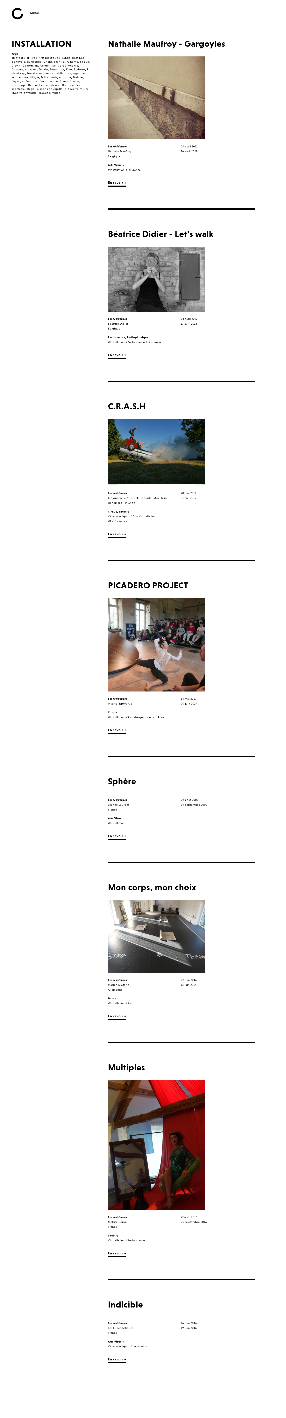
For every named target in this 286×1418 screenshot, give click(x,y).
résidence (53, 85)
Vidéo (56, 92)
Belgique (114, 156)
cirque (84, 61)
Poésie (74, 81)
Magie (34, 77)
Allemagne (115, 989)
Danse (112, 998)
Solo (79, 85)
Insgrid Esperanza (120, 703)
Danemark (115, 502)
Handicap (18, 73)
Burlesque (34, 61)
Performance (49, 81)
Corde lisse (48, 65)
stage (31, 88)
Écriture (79, 69)
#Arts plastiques (119, 516)
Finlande (129, 502)
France (112, 809)
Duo (69, 69)
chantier (59, 61)
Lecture (23, 77)
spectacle (18, 88)
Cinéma (72, 61)
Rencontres (36, 85)
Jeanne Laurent (118, 804)
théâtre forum (78, 88)
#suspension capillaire (149, 717)
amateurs (18, 57)
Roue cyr (68, 85)
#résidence (133, 169)
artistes (32, 57)
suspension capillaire (51, 88)
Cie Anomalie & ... (120, 498)
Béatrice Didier (118, 323)
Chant (48, 61)
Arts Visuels (116, 165)
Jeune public (54, 73)
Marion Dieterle (118, 984)
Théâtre (124, 511)
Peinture (31, 81)
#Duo (134, 516)
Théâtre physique (24, 92)
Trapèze (44, 92)
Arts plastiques (49, 57)
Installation (35, 73)
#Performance (135, 342)
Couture (17, 69)
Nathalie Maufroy (119, 151)
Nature (78, 77)
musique (65, 77)
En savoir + (117, 183)
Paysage (18, 81)
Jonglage (72, 73)
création (31, 69)
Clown (16, 65)
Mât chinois (49, 77)
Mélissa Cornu (117, 1221)
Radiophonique (137, 337)
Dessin (43, 69)
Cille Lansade (143, 498)
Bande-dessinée (73, 57)
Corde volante (68, 65)
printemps (19, 85)
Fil (88, 69)
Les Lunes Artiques (120, 1327)
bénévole (18, 61)
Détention (57, 69)
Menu (34, 12)
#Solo (129, 717)
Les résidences (117, 146)
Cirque (112, 511)
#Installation (116, 169)
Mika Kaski (160, 498)
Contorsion (30, 65)
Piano (64, 81)
